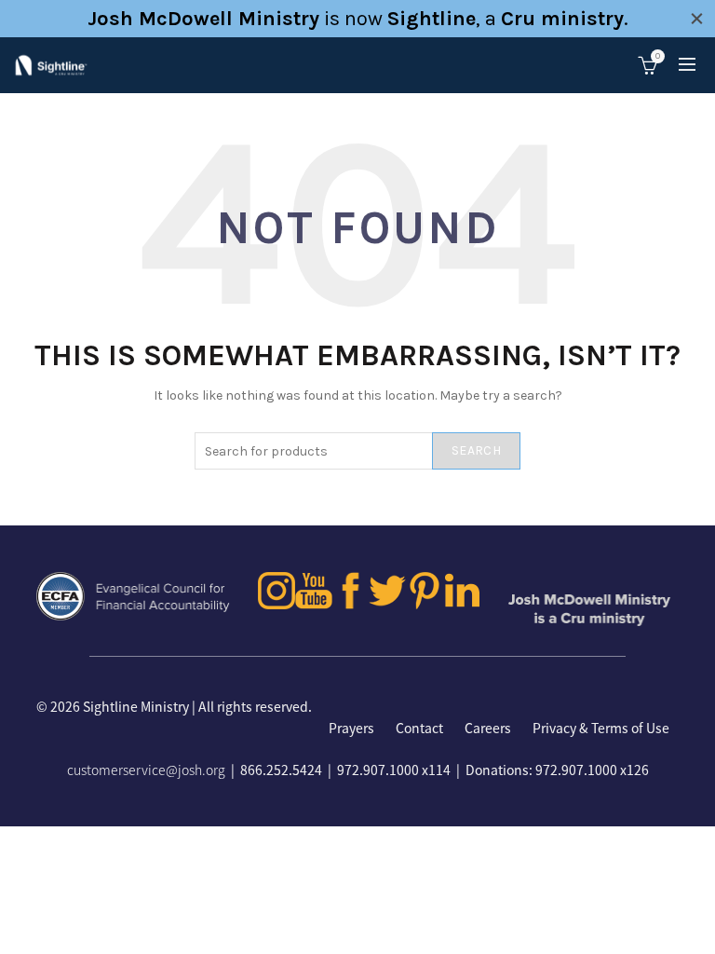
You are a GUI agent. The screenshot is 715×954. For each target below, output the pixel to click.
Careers (488, 727)
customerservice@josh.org (146, 769)
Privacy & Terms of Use (601, 727)
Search (476, 450)
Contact (419, 727)
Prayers (351, 727)
